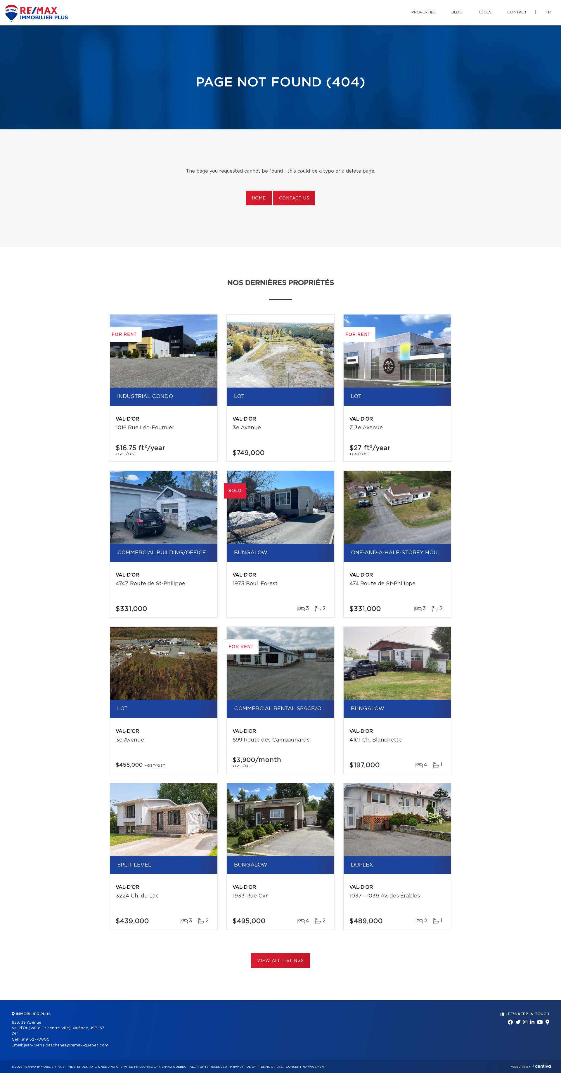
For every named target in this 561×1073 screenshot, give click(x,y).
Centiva (541, 1066)
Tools (484, 12)
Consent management (306, 1066)
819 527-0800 (36, 1039)
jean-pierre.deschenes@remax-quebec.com (66, 1045)
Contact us (294, 198)
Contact (517, 12)
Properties (423, 12)
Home (259, 198)
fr (548, 12)
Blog (456, 12)
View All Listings (280, 961)
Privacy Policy (243, 1066)
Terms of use (271, 1066)
